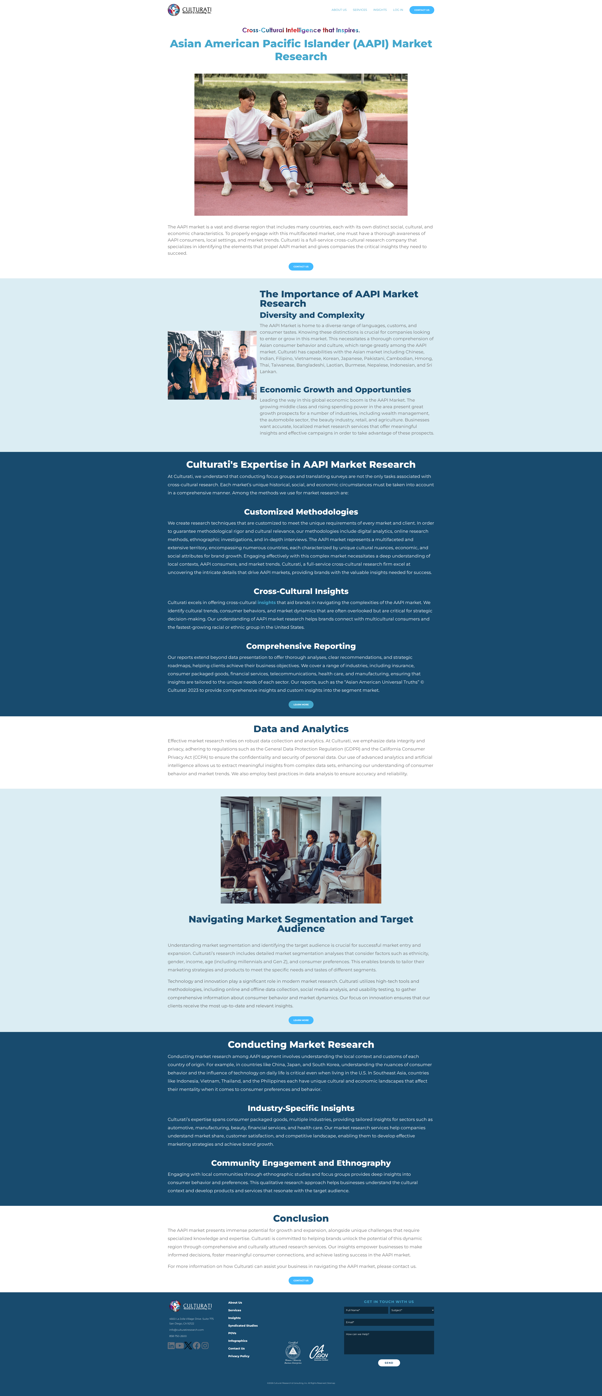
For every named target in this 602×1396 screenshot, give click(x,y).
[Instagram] (205, 1345)
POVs (232, 1333)
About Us (339, 10)
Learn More (301, 704)
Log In (398, 10)
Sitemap (331, 1383)
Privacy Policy (238, 1356)
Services (360, 10)
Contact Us (421, 10)
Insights (380, 10)
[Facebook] (197, 1345)
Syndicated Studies (243, 1325)
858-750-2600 (178, 1336)
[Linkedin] (171, 1345)
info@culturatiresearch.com (186, 1329)
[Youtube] (180, 1345)
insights (267, 602)
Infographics (237, 1341)
